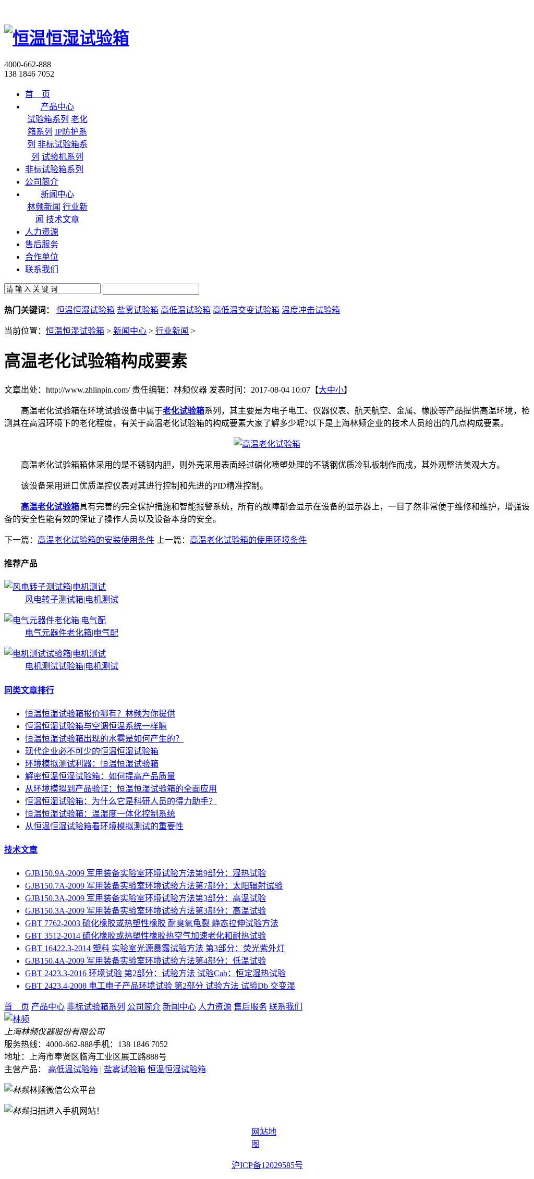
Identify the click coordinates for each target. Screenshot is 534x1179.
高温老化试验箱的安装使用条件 (96, 540)
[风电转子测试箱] (55, 586)
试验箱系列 (48, 119)
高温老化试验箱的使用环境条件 (248, 540)
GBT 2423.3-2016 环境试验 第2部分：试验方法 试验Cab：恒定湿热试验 (155, 973)
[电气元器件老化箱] (55, 620)
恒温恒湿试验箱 (85, 310)
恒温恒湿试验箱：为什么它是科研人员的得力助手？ (121, 801)
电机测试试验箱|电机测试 (71, 666)
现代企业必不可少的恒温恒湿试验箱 (92, 751)
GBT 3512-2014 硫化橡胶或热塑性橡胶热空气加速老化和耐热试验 (145, 935)
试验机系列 (62, 156)
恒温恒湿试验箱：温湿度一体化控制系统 (100, 813)
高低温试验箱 (186, 310)
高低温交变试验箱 (246, 310)
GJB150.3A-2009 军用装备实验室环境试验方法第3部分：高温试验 (145, 898)
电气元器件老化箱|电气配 (71, 632)
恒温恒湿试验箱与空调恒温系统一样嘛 (96, 726)
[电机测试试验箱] (55, 653)
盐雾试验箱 (138, 310)
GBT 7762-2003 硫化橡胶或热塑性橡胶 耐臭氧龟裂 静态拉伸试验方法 (151, 923)
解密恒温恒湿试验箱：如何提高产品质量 (100, 776)
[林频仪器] (16, 1019)
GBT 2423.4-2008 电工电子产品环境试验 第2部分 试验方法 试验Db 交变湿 (160, 985)
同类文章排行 (29, 690)
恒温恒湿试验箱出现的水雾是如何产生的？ (104, 738)
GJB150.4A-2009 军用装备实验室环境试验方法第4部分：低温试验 (145, 960)
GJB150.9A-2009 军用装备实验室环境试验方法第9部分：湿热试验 (145, 873)
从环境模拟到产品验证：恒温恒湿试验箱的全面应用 (121, 788)
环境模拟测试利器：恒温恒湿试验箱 (92, 763)
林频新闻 (43, 206)
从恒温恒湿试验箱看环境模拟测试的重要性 (104, 826)
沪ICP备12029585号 (267, 1165)
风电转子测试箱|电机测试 (71, 599)
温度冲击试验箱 (311, 310)
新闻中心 (130, 330)
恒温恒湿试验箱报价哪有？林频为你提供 (100, 713)
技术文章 (62, 219)
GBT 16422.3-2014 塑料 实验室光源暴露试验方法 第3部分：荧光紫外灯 (155, 948)
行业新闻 (172, 330)
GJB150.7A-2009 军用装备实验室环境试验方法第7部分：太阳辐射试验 (154, 885)
